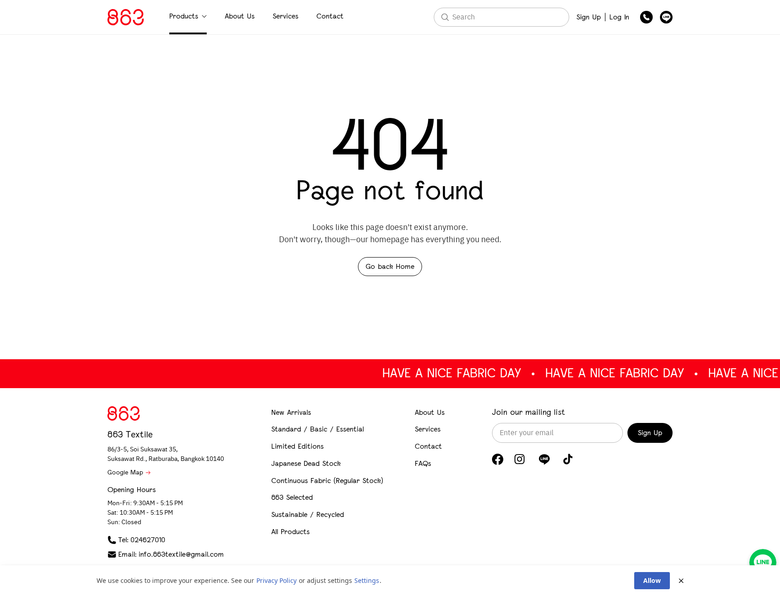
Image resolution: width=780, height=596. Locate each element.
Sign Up (588, 17)
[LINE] (544, 459)
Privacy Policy (276, 580)
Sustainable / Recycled (307, 514)
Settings (366, 580)
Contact (330, 16)
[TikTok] (568, 459)
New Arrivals (291, 412)
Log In (619, 17)
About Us (240, 16)
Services (285, 16)
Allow (652, 580)
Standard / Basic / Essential (317, 429)
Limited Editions (297, 446)
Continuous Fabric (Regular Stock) (327, 480)
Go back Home (390, 266)
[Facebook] (497, 459)
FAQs (423, 463)
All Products (290, 531)
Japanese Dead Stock (306, 463)
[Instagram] (520, 459)
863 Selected (292, 497)
